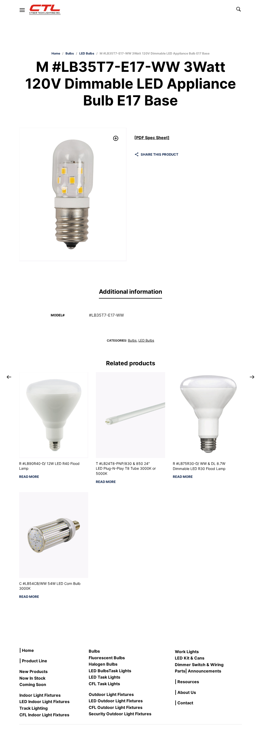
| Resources (187, 681)
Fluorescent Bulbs (107, 657)
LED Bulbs (86, 53)
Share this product (159, 154)
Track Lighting (33, 708)
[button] (116, 138)
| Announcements (203, 671)
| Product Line (33, 660)
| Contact (184, 702)
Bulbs (70, 53)
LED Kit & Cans (189, 658)
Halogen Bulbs (103, 664)
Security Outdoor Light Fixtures (120, 713)
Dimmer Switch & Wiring (199, 664)
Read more (29, 476)
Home (55, 53)
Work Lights (187, 651)
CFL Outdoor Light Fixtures (115, 707)
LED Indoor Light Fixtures (44, 701)
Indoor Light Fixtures (40, 695)
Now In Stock (32, 678)
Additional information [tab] (130, 291)
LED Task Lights (104, 677)
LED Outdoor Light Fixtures (116, 700)
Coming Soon (32, 684)
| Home (26, 650)
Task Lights (120, 670)
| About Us (185, 692)
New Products (33, 671)
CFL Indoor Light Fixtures (44, 714)
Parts (180, 671)
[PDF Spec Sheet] (151, 137)
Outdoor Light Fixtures (111, 694)
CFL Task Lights (104, 683)
